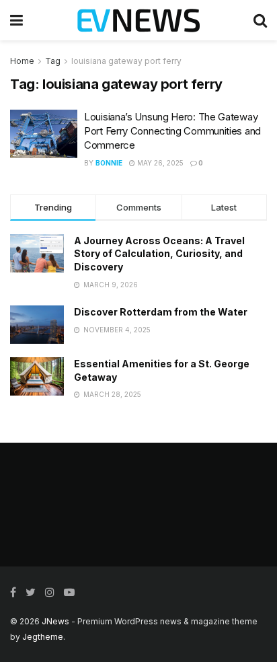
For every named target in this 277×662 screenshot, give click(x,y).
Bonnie (108, 163)
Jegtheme (42, 637)
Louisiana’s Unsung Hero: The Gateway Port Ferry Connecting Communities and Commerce (172, 130)
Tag (53, 61)
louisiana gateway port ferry (126, 61)
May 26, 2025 (159, 163)
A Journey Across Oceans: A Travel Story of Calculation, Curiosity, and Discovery (159, 253)
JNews (55, 621)
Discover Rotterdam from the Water (160, 312)
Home (22, 61)
